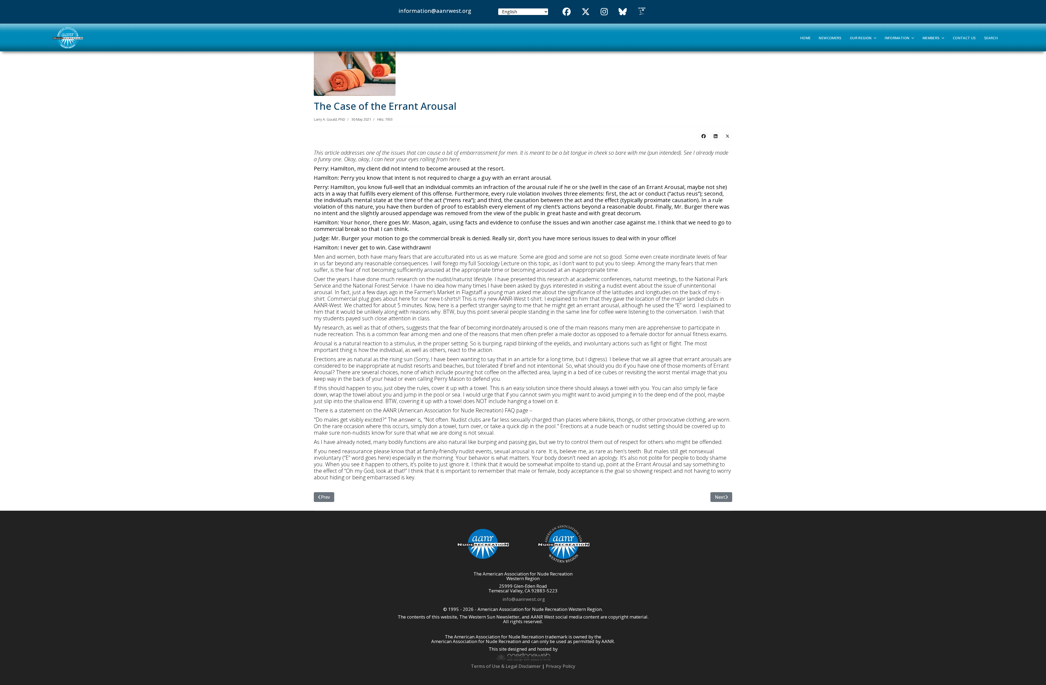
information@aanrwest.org (435, 10)
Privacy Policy (560, 666)
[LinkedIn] (715, 136)
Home (805, 38)
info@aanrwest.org (524, 599)
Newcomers (830, 38)
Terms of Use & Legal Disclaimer (506, 666)
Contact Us (964, 38)
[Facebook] (703, 136)
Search (991, 38)
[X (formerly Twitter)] (727, 136)
